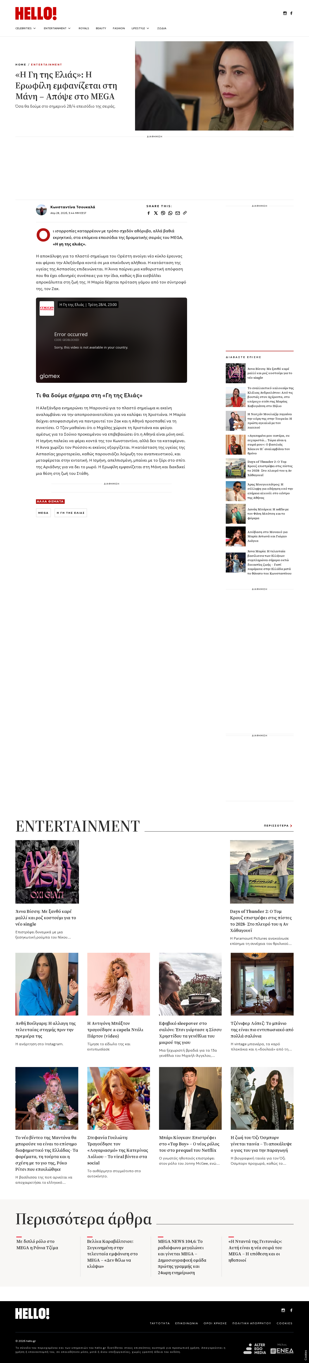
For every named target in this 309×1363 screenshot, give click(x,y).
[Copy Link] (185, 213)
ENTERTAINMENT (55, 28)
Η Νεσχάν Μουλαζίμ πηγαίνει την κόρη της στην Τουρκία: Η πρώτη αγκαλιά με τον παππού (269, 421)
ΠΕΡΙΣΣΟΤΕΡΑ (276, 826)
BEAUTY (101, 28)
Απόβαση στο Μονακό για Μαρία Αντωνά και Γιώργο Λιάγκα (267, 536)
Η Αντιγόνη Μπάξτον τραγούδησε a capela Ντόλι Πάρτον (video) (115, 1029)
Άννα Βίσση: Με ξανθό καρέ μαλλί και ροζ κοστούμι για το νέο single (269, 373)
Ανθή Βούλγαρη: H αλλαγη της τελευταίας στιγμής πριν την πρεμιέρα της (45, 1029)
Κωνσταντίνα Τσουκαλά (72, 207)
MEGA (43, 512)
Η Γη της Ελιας (71, 512)
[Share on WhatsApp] (170, 213)
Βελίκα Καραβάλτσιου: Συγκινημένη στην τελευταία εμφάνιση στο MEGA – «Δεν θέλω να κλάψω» (112, 1253)
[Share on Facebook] (148, 213)
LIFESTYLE (138, 28)
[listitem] (285, 13)
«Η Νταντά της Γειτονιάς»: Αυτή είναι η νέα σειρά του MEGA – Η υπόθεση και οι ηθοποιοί (255, 1250)
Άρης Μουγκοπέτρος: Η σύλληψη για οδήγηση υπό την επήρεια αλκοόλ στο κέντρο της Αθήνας (270, 491)
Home (20, 64)
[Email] (177, 213)
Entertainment (46, 64)
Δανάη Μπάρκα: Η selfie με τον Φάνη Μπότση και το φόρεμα (268, 513)
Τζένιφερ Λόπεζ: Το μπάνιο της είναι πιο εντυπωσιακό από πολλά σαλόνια (262, 1029)
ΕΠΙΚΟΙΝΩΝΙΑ (186, 1323)
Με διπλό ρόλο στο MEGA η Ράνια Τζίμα (37, 1244)
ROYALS (84, 28)
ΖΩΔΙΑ (161, 28)
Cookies (305, 1355)
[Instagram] (283, 1311)
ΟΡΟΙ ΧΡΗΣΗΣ (215, 1323)
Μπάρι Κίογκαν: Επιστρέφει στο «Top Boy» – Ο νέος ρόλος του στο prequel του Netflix (189, 1143)
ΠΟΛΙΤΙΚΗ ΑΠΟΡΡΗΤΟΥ (252, 1323)
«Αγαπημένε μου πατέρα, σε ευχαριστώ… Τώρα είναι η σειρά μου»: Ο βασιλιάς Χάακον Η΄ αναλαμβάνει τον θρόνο (268, 444)
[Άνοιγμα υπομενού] (34, 28)
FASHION (119, 28)
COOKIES (285, 1323)
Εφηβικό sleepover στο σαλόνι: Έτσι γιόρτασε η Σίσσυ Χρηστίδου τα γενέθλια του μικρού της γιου (190, 1032)
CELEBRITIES (23, 28)
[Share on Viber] (163, 213)
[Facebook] (291, 1311)
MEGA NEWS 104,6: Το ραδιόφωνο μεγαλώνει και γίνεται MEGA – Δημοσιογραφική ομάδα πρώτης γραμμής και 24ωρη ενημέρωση (182, 1257)
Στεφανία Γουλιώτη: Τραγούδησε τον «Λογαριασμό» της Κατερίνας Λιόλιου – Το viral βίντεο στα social (117, 1150)
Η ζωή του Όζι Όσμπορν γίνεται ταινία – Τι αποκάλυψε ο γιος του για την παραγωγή (261, 1143)
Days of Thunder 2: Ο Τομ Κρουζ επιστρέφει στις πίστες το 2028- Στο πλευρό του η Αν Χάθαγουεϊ (269, 468)
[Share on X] (156, 213)
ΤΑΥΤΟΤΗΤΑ (160, 1323)
